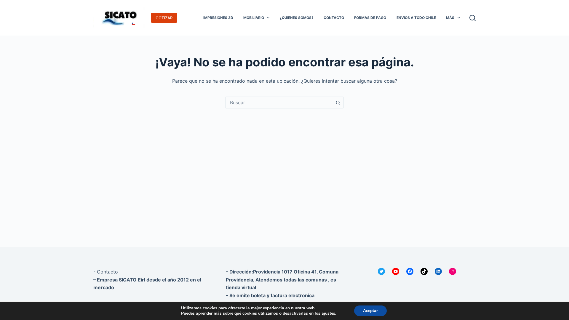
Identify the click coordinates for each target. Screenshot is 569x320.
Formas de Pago (370, 17)
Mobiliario (253, 17)
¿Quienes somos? (297, 17)
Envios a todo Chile (416, 17)
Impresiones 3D (218, 17)
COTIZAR (164, 17)
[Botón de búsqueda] (337, 102)
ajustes (328, 313)
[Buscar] (472, 18)
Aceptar (370, 310)
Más (450, 17)
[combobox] (279, 102)
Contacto (334, 17)
